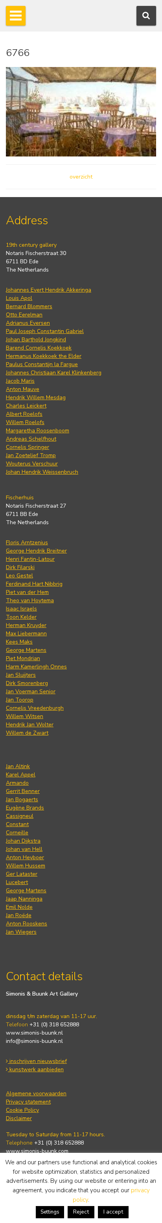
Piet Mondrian (23, 658)
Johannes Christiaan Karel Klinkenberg (53, 372)
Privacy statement (28, 1102)
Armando (17, 783)
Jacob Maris (20, 381)
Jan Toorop (19, 700)
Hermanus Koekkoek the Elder (43, 356)
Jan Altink (18, 766)
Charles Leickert (26, 406)
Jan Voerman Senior (30, 691)
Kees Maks (19, 642)
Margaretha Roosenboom (37, 430)
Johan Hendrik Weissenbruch (42, 472)
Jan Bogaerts (22, 799)
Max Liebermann (26, 633)
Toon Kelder (21, 617)
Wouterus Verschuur (32, 463)
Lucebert (17, 882)
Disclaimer (19, 1118)
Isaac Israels (21, 608)
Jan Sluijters (21, 675)
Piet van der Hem (27, 592)
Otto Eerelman (24, 314)
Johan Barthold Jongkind (36, 339)
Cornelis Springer (27, 447)
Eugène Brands (25, 808)
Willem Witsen (24, 716)
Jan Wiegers (21, 932)
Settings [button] (49, 1212)
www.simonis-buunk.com (37, 1151)
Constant (17, 824)
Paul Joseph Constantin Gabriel (45, 331)
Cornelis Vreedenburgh (35, 708)
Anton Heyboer (25, 857)
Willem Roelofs (25, 422)
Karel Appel (20, 774)
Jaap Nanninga (24, 899)
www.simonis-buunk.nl (34, 1033)
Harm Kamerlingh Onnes (36, 666)
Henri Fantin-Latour (30, 559)
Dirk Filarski (20, 567)
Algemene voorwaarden (36, 1093)
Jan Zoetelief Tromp (31, 455)
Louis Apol (19, 298)
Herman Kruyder (26, 625)
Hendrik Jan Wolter (29, 724)
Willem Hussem (25, 865)
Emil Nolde (19, 907)
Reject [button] (81, 1212)
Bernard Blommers (29, 306)
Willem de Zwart (27, 733)
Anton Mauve (22, 389)
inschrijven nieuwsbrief (37, 1061)
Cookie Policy (22, 1110)
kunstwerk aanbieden (36, 1069)
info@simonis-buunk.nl (34, 1041)
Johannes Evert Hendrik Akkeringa (48, 290)
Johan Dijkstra (23, 841)
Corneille (17, 832)
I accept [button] (113, 1212)
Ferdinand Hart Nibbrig (34, 584)
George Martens (26, 650)
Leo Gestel (19, 575)
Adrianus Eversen (28, 323)
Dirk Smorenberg (27, 683)
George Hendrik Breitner (36, 551)
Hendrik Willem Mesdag (36, 397)
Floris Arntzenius (27, 542)
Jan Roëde (18, 915)
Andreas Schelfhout (31, 439)
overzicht (81, 177)
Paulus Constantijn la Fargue (42, 364)
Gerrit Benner (23, 791)
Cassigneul (19, 816)
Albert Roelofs (24, 414)
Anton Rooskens (26, 923)
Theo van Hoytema (30, 600)
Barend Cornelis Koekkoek (39, 348)
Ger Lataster (21, 874)
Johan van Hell (24, 849)
